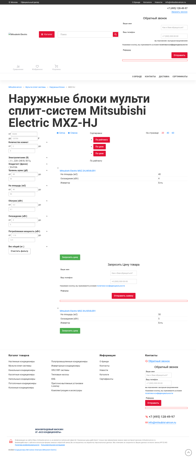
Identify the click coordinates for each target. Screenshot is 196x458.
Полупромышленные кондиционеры (69, 361)
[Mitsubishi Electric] (19, 34)
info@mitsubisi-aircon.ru (175, 2)
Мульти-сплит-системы (35, 87)
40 (168, 133)
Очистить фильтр (19, 251)
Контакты (150, 76)
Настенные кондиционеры (22, 361)
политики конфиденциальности (173, 45)
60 (173, 133)
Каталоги (147, 2)
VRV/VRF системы (60, 370)
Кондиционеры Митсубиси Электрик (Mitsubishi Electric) (35, 450)
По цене (99, 146)
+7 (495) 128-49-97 (177, 8)
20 (163, 133)
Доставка (164, 76)
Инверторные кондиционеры (65, 366)
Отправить (179, 55)
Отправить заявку (123, 295)
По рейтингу (101, 139)
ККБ (53, 379)
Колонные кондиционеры (21, 387)
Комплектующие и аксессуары (66, 390)
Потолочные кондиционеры (22, 383)
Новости (158, 2)
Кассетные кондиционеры (22, 374)
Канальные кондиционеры (22, 370)
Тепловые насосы (60, 374)
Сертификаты (180, 76)
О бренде (136, 2)
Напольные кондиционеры (22, 379)
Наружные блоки (57, 87)
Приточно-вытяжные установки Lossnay (67, 384)
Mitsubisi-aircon (15, 87)
